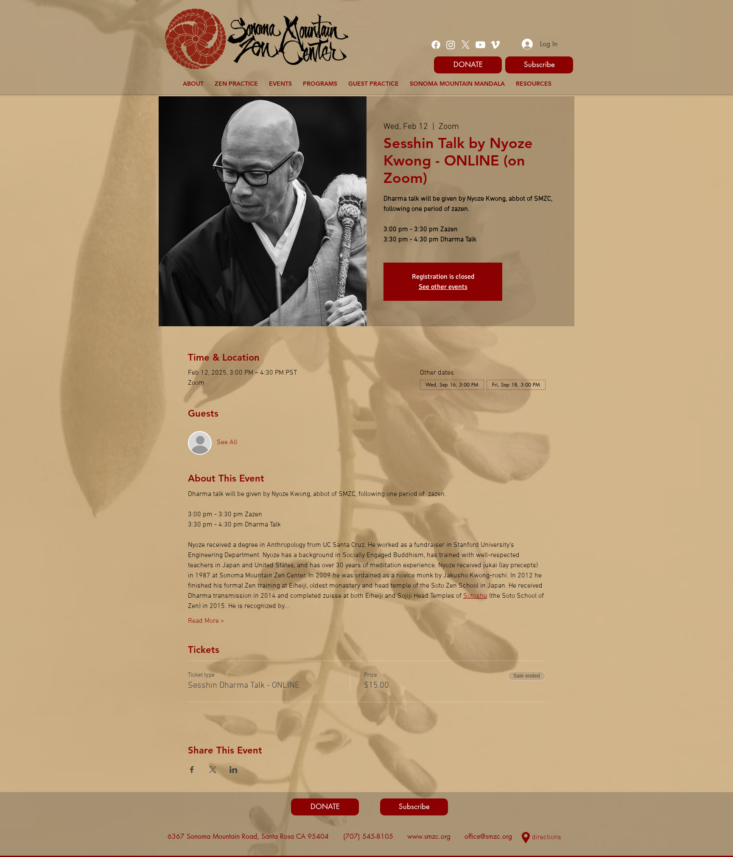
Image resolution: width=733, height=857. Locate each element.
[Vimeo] (495, 44)
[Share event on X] (213, 769)
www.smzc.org (428, 836)
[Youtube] (480, 44)
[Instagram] (450, 44)
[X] (465, 44)
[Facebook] (436, 44)
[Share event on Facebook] (192, 769)
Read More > (206, 621)
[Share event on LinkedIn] (233, 769)
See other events (443, 287)
